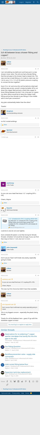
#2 (38, 118)
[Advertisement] (20, 25)
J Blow (4, 58)
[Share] (35, 69)
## (38, 137)
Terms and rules (5, 393)
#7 (38, 301)
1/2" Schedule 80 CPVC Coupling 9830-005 (23, 219)
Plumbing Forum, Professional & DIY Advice (25, 340)
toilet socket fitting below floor (16, 364)
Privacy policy (16, 393)
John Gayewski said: (8, 304)
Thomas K (7, 348)
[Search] (38, 2)
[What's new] (34, 2)
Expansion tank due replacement (18, 372)
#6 (38, 275)
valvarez (7, 366)
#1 (38, 69)
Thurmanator (8, 340)
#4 (38, 215)
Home (27, 393)
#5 (38, 254)
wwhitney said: (6, 279)
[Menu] (2, 2)
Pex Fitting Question (13, 346)
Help (22, 393)
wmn (6, 374)
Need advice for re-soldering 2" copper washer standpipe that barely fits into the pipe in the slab (21, 336)
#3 (38, 190)
